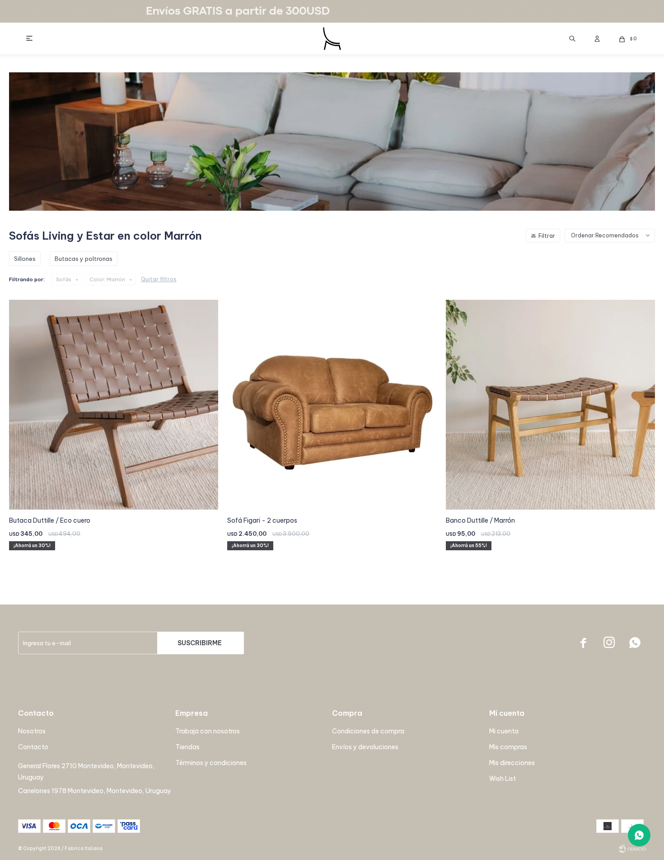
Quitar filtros (159, 279)
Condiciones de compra (368, 731)
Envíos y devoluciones (365, 747)
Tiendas (187, 747)
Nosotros (32, 731)
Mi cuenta (504, 731)
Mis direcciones (512, 763)
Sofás (63, 279)
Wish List (502, 779)
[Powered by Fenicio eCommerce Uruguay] (632, 848)
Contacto (33, 747)
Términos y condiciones (211, 763)
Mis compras (508, 747)
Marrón (107, 279)
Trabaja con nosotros (207, 731)
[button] (572, 38)
